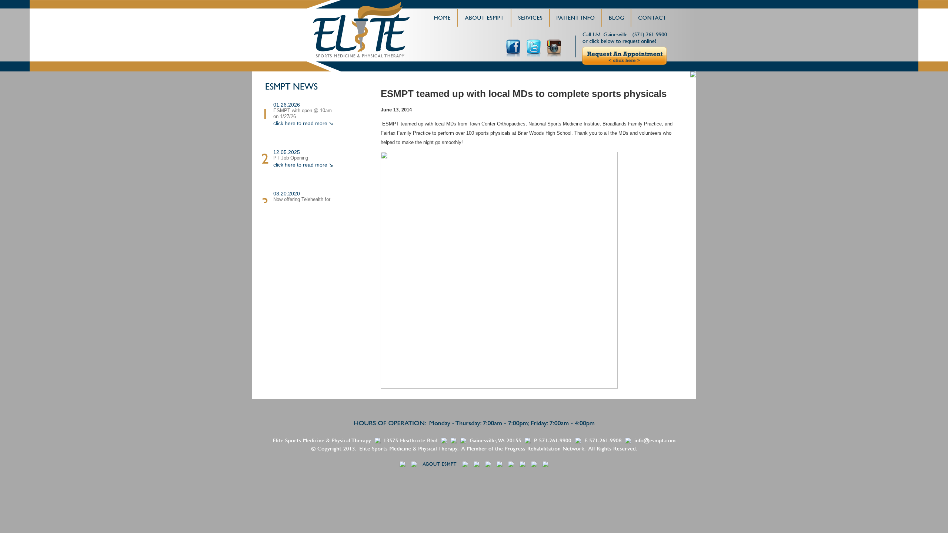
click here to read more (300, 123)
